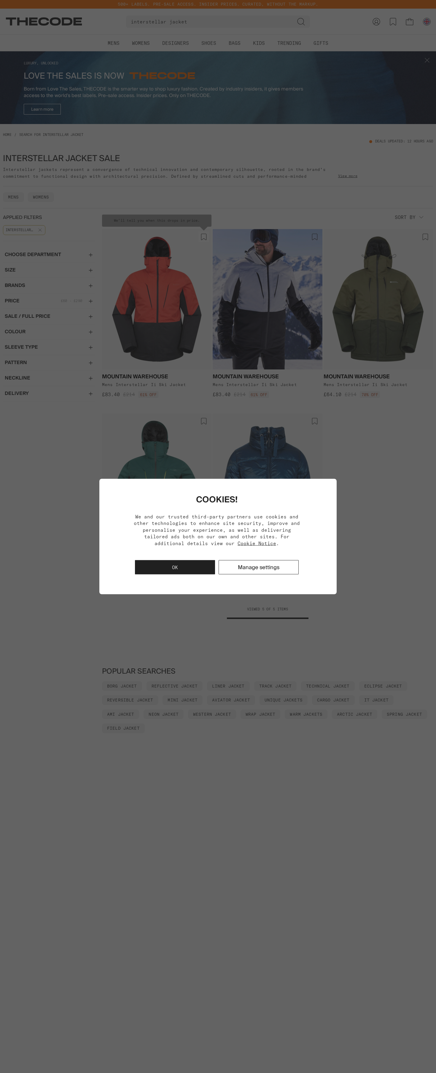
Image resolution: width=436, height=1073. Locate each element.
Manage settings (258, 567)
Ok (175, 567)
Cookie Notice (257, 543)
